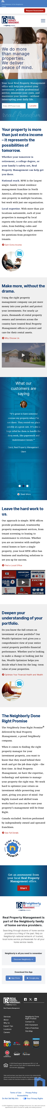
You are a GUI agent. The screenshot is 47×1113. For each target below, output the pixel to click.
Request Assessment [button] (34, 10)
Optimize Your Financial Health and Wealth (24, 675)
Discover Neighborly (22, 959)
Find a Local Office (13, 565)
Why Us (7, 1023)
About (6, 1020)
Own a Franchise (32, 1028)
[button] (20, 486)
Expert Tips (8, 1026)
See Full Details (11, 833)
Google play (34, 978)
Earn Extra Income (13, 245)
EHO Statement (31, 1025)
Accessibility (22, 1096)
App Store (15, 978)
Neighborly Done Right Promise (32, 1018)
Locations (7, 1029)
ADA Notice (21, 1067)
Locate (32, 105)
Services (7, 1017)
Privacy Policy (31, 1093)
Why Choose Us (12, 338)
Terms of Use (15, 1093)
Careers (7, 1032)
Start (23, 888)
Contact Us (29, 1022)
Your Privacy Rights (35, 1098)
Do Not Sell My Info (10, 1098)
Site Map (29, 1031)
